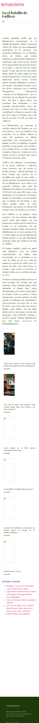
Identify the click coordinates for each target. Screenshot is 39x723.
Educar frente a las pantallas (18, 614)
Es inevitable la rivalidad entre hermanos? (18, 489)
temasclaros (12, 4)
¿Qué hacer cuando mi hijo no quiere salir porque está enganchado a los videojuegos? (21, 594)
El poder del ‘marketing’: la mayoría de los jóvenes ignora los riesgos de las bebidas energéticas (19, 530)
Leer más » (7, 369)
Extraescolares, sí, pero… (13, 571)
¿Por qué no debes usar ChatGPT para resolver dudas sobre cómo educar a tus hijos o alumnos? (19, 407)
